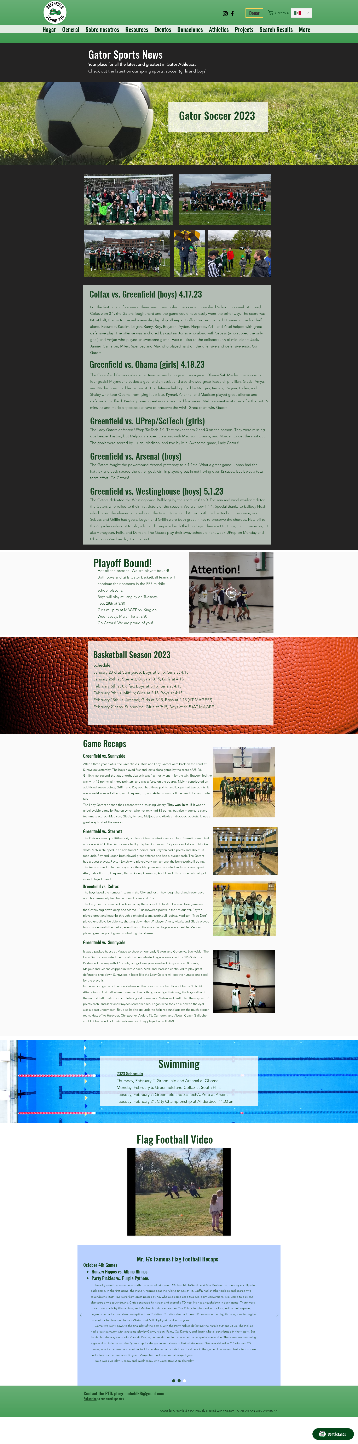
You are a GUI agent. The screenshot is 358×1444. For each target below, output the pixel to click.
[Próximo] (277, 1315)
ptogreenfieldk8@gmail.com (139, 1393)
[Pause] (132, 1230)
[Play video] (231, 592)
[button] (277, 12)
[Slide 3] (184, 1380)
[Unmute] (140, 1230)
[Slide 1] (173, 1380)
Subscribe (90, 1398)
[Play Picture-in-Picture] (218, 1230)
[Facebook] (232, 13)
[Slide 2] (179, 1380)
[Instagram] (225, 13)
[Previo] (81, 1315)
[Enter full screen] (225, 1230)
